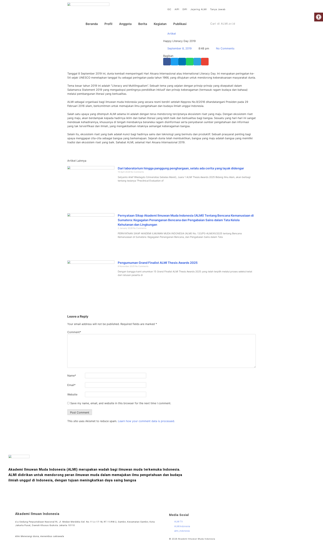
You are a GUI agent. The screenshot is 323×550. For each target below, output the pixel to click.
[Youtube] (236, 9)
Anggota (125, 24)
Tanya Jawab (217, 9)
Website (72, 394)
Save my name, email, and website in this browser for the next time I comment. (120, 403)
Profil (108, 24)
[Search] (252, 23)
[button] (167, 61)
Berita (142, 24)
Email (71, 385)
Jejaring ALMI (198, 9)
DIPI (185, 9)
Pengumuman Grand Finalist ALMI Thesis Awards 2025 (158, 262)
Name (71, 375)
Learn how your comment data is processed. (146, 421)
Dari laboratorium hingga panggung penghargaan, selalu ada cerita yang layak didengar (181, 168)
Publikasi (180, 24)
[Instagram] (247, 9)
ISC (169, 9)
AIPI (177, 9)
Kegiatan (160, 24)
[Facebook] (242, 9)
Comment (74, 332)
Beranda (92, 24)
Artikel (171, 33)
